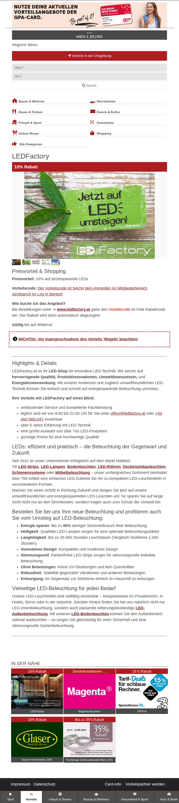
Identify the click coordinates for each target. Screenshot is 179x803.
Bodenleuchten (81, 467)
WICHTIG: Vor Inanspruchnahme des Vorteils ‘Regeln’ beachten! (78, 339)
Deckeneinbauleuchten (144, 467)
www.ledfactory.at (73, 309)
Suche (91, 85)
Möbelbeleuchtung (72, 472)
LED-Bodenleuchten (90, 614)
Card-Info (113, 784)
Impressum (20, 784)
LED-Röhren (109, 467)
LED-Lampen (53, 467)
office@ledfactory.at (128, 413)
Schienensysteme (28, 472)
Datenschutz (44, 784)
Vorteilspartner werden (145, 784)
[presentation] (16, 215)
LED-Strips (28, 467)
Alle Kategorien (30, 144)
